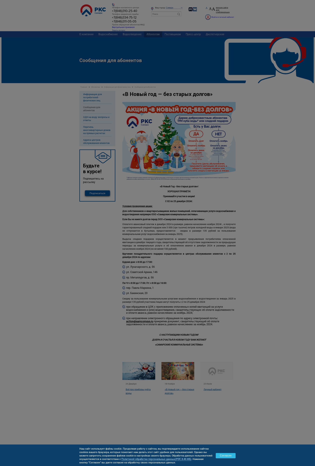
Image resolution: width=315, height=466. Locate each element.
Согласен (225, 455)
